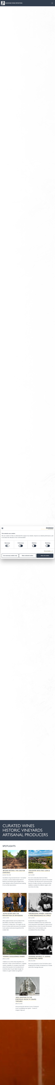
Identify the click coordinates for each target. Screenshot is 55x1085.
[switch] (21, 546)
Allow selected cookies (27, 555)
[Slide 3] (26, 818)
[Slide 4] (29, 818)
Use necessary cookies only (10, 555)
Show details (47, 551)
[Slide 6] (34, 818)
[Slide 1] (21, 818)
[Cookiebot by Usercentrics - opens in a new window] (47, 528)
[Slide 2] (24, 818)
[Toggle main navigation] (52, 3)
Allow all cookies (45, 555)
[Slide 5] (31, 818)
